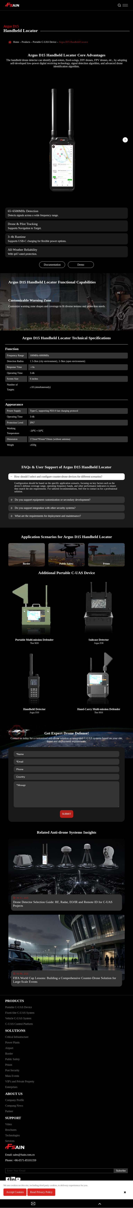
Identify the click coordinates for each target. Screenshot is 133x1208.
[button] (125, 139)
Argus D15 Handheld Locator (73, 42)
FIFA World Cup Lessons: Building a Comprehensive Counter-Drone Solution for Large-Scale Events (64, 979)
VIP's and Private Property (19, 1081)
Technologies (12, 1135)
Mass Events (12, 1075)
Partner (9, 1111)
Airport (9, 1048)
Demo (80, 264)
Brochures (10, 1129)
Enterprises (11, 1087)
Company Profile (14, 1100)
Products (26, 42)
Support (13, 1118)
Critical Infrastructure (16, 1036)
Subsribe (121, 1170)
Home (16, 42)
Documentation (52, 264)
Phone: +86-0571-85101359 (20, 1160)
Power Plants (12, 1042)
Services (9, 1140)
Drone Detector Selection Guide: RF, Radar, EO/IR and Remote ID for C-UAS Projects (62, 903)
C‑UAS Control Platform (19, 1023)
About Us (14, 1094)
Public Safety (12, 1059)
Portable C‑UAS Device (44, 42)
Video (8, 1124)
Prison (8, 1064)
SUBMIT (66, 813)
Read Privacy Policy (41, 1192)
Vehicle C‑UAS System (18, 1018)
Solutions (15, 1030)
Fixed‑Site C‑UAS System (19, 1012)
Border (9, 1053)
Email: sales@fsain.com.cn (20, 1154)
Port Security (12, 1070)
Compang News (14, 1105)
